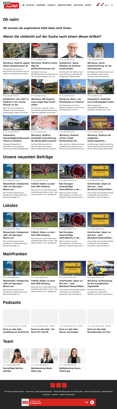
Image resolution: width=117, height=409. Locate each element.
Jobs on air (78, 5)
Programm (41, 5)
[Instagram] (58, 385)
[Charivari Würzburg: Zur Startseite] (11, 5)
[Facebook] (52, 385)
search (112, 5)
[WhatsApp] (64, 385)
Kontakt (88, 5)
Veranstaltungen (64, 5)
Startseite (23, 5)
